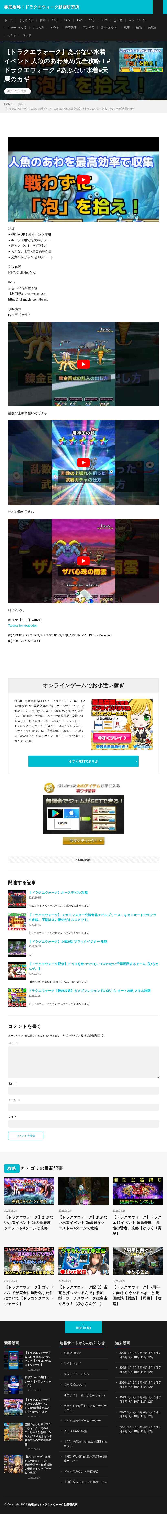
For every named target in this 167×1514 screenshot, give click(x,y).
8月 (125, 1357)
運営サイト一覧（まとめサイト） (85, 1395)
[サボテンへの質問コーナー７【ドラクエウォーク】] (13, 1385)
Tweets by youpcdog (22, 625)
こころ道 (38, 27)
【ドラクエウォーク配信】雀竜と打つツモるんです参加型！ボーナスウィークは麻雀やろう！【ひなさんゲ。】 (83, 1296)
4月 (145, 1353)
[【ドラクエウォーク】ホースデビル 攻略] (17, 899)
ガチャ (12, 35)
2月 (135, 1353)
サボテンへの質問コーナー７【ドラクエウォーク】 (38, 1381)
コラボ (26, 35)
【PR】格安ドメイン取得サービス (85, 1482)
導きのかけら (109, 27)
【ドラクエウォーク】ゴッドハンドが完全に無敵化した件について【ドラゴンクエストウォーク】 (28, 1296)
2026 (122, 1353)
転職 (139, 27)
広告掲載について (75, 1384)
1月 (129, 1353)
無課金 (152, 27)
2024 (122, 1382)
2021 (122, 1427)
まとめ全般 (26, 20)
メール (14, 1100)
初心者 (54, 27)
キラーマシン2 (17, 27)
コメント (14, 1043)
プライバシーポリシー (78, 1374)
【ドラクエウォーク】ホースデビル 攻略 (58, 892)
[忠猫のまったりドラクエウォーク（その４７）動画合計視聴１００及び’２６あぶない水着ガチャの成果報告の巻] (13, 1432)
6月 (156, 1353)
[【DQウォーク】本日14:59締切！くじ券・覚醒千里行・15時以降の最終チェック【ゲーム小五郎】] (13, 1464)
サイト (12, 1116)
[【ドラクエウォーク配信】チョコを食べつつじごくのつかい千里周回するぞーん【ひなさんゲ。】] (17, 971)
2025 (122, 1367)
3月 (140, 1353)
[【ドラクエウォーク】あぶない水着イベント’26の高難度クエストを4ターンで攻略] (13, 1407)
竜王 (127, 27)
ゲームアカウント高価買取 (81, 1471)
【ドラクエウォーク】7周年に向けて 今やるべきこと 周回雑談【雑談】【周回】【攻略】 (137, 1296)
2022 (122, 1412)
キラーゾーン (137, 20)
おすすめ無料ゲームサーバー (82, 1420)
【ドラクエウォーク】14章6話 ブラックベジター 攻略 (68, 941)
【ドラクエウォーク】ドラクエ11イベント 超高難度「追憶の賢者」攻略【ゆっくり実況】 (137, 1226)
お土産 (118, 20)
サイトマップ (72, 1363)
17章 (104, 20)
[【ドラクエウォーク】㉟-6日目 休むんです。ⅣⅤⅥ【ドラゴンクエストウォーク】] (13, 1360)
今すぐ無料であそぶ (83, 761)
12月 (150, 1372)
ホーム (8, 20)
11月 (144, 1372)
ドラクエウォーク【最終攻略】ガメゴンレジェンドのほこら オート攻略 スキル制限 (90, 990)
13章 (55, 20)
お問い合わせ (72, 1353)
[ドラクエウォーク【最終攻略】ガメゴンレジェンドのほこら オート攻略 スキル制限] (17, 997)
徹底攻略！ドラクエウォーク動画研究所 (53, 1504)
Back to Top (83, 1328)
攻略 (42, 20)
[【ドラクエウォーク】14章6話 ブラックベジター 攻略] (17, 948)
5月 (150, 1353)
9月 (130, 1372)
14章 (67, 20)
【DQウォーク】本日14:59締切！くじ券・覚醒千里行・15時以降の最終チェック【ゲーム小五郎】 (38, 1465)
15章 (80, 20)
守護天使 (71, 27)
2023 (122, 1397)
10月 (137, 1372)
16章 (92, 20)
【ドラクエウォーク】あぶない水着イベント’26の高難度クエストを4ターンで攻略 (28, 1223)
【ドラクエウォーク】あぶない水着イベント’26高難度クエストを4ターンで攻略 (83, 1223)
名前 (13, 1083)
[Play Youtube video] (83, 179)
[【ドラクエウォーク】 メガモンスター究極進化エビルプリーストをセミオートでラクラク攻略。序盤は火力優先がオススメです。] (17, 922)
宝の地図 (88, 27)
